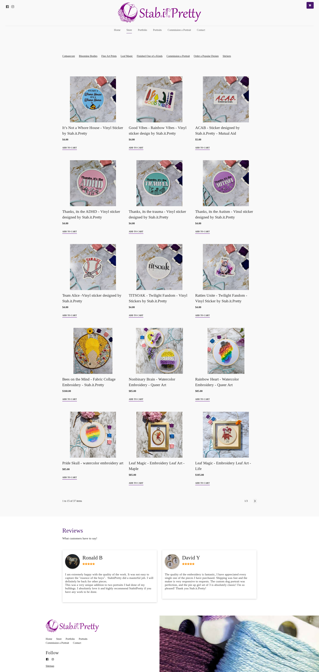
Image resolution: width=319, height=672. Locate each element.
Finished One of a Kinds (149, 56)
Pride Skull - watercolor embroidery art (92, 463)
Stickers (227, 56)
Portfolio (142, 30)
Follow (52, 652)
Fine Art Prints (109, 56)
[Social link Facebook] (7, 6)
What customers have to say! (80, 538)
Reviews (72, 530)
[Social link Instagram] (12, 6)
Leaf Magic (127, 56)
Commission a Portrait (179, 30)
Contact (201, 30)
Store (129, 30)
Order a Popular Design (206, 56)
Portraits (157, 30)
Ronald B (92, 558)
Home (117, 30)
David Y (191, 558)
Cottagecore (68, 56)
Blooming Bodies (88, 56)
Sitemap (50, 666)
